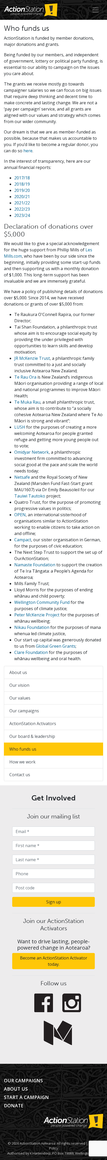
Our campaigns (24, 711)
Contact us (19, 775)
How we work (22, 762)
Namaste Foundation (34, 565)
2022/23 (22, 209)
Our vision (19, 685)
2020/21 (22, 196)
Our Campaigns (23, 1080)
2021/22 (22, 203)
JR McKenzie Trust (32, 358)
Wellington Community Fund (42, 602)
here (27, 151)
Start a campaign (26, 1097)
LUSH (20, 427)
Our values (19, 698)
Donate (13, 1105)
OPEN (20, 515)
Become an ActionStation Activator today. (53, 961)
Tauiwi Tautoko (29, 496)
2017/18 (22, 178)
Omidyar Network (31, 452)
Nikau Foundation (31, 627)
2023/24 (22, 215)
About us (18, 672)
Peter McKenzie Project (36, 615)
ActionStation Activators (32, 723)
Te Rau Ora (25, 377)
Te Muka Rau (27, 402)
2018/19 (22, 184)
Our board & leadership (32, 736)
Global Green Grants (56, 646)
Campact (22, 540)
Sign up (53, 902)
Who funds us (22, 749)
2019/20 (22, 190)
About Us (16, 1089)
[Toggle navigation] (95, 10)
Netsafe (22, 477)
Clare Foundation (31, 652)
